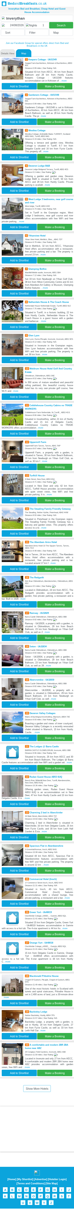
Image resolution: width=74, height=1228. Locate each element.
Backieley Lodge (38, 1011)
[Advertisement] (37, 1129)
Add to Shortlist (19, 86)
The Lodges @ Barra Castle (44, 746)
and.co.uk (27, 3)
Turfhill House (37, 475)
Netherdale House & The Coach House (48, 302)
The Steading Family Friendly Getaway (50, 509)
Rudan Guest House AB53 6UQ (46, 777)
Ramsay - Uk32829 (39, 613)
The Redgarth (37, 577)
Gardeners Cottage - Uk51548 (43, 95)
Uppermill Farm (38, 442)
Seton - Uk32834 (38, 646)
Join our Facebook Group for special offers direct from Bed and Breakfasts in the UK (37, 44)
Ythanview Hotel (37, 235)
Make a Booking (55, 86)
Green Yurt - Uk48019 (41, 912)
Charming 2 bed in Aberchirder (46, 812)
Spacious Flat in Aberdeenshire (46, 846)
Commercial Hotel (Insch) (43, 879)
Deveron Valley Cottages (42, 713)
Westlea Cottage (36, 130)
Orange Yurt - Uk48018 (41, 942)
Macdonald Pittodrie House (44, 976)
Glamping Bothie (37, 269)
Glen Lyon (33, 335)
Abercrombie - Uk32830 (42, 679)
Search (61, 25)
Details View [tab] (7, 53)
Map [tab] (23, 53)
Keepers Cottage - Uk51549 (42, 59)
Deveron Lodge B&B (39, 166)
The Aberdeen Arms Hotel (43, 542)
